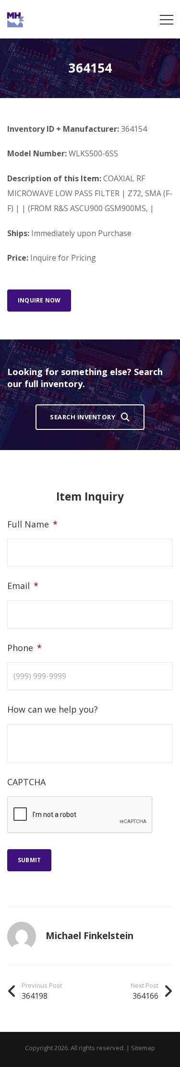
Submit (29, 860)
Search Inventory (82, 417)
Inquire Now (39, 300)
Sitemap (143, 1047)
